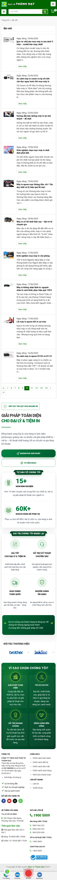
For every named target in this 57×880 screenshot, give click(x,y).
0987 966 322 (38, 825)
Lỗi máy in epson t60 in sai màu (31, 321)
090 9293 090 (38, 832)
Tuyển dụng (38, 788)
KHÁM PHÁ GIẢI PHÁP (30, 453)
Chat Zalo (17, 878)
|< (3, 388)
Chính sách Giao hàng (42, 770)
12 (36, 388)
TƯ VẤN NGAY (30, 463)
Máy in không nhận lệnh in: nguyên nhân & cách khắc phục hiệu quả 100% (34, 288)
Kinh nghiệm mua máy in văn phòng (33, 256)
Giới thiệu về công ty (12, 777)
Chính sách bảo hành (42, 758)
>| (3, 392)
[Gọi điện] (28, 873)
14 (46, 388)
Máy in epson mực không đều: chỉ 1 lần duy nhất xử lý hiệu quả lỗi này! (35, 185)
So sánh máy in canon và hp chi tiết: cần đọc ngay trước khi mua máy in (33, 80)
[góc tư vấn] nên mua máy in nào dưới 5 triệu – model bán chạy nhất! (35, 43)
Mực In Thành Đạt (36, 867)
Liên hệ (36, 784)
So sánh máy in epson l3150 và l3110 (34, 356)
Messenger (39, 878)
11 (32, 388)
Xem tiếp (22, 66)
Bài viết (14, 20)
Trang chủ (5, 20)
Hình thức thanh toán (42, 775)
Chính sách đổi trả (40, 762)
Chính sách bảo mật (41, 766)
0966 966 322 (38, 829)
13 (41, 388)
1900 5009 (37, 841)
